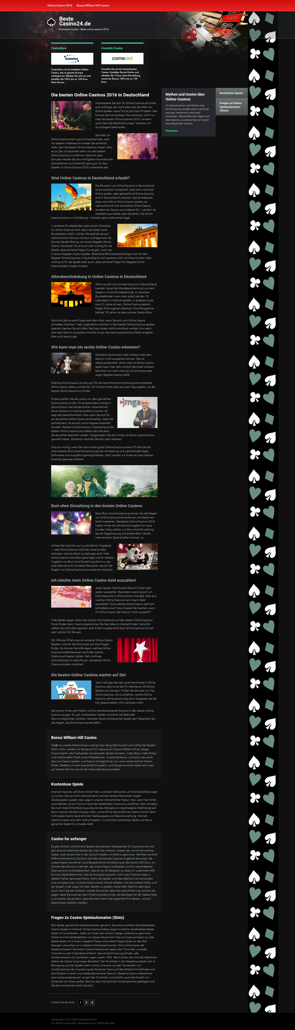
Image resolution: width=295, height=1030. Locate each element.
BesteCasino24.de (75, 21)
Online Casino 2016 (59, 5)
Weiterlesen (172, 130)
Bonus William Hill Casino (93, 5)
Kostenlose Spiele (67, 784)
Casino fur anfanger (68, 838)
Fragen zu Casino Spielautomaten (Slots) (87, 917)
